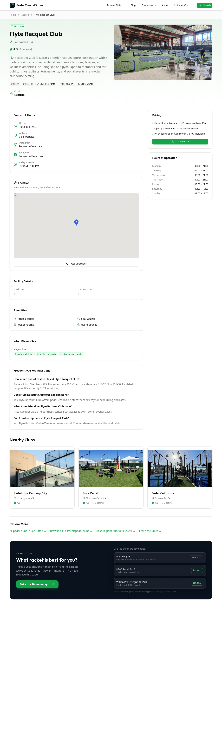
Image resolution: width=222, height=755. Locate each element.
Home (13, 14)
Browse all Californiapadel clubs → (71, 531)
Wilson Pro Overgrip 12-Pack (131, 581)
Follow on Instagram (31, 146)
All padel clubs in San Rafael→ (28, 531)
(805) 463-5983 (28, 127)
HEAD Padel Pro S (125, 569)
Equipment (148, 5)
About (165, 5)
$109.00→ (196, 557)
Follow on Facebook (31, 156)
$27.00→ (197, 583)
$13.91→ (197, 570)
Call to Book (183, 141)
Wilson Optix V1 (124, 556)
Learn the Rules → (150, 531)
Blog (133, 5)
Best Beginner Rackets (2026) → (115, 531)
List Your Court (182, 5)
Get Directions (79, 263)
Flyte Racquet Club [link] (44, 14)
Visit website (26, 136)
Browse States (114, 5)
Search (207, 5)
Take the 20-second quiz (35, 584)
